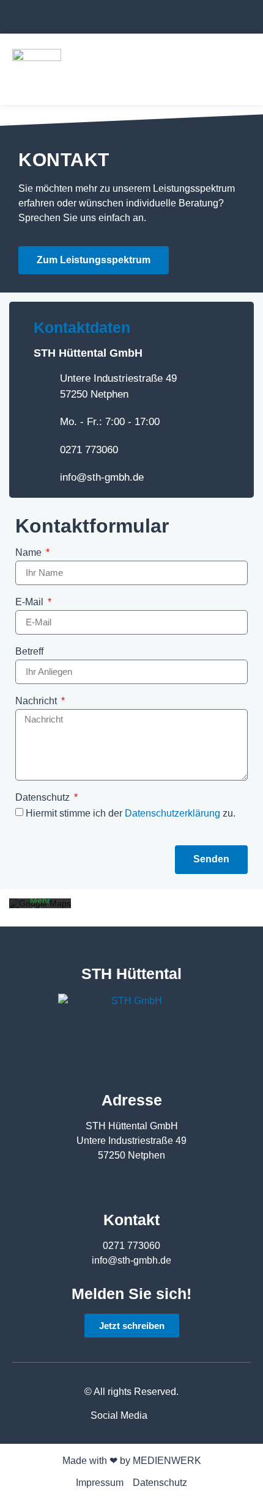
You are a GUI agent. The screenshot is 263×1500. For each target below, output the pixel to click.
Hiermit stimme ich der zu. (130, 813)
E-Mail (30, 602)
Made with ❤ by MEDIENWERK (131, 1460)
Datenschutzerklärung (174, 813)
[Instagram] (239, 18)
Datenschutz (43, 798)
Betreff (29, 652)
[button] (242, 69)
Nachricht (37, 701)
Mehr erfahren (40, 905)
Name (29, 553)
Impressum (100, 1482)
